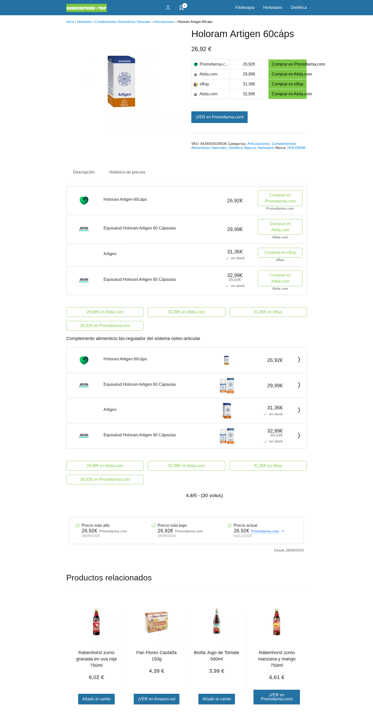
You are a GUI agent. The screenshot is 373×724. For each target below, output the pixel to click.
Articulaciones (164, 22)
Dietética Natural (242, 148)
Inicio (70, 22)
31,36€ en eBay (268, 312)
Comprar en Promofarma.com (280, 198)
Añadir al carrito (96, 699)
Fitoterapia (245, 7)
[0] (182, 9)
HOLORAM (296, 148)
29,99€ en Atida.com (105, 312)
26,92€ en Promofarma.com (105, 326)
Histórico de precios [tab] (127, 172)
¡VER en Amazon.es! (156, 699)
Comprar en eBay (280, 252)
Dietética (299, 7)
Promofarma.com (265, 531)
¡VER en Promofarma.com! (219, 117)
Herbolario (272, 7)
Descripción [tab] (84, 172)
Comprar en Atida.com (280, 227)
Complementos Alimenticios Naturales (123, 22)
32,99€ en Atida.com (186, 312)
